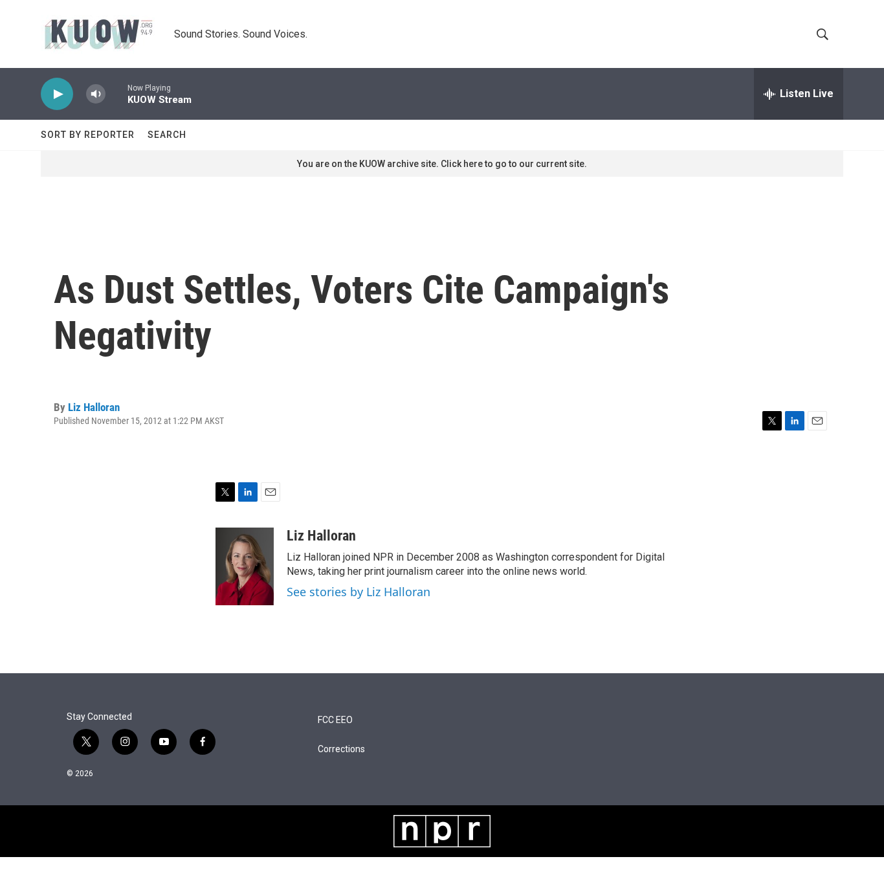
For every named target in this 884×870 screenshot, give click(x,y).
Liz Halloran (94, 407)
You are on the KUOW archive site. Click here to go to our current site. (442, 164)
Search (167, 134)
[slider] (116, 93)
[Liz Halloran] (244, 566)
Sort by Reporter (88, 134)
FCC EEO (335, 720)
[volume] (96, 94)
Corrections (341, 749)
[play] (57, 94)
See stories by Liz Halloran (358, 591)
